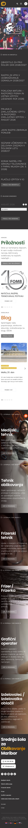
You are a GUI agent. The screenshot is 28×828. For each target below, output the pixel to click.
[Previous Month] (23, 204)
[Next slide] (25, 288)
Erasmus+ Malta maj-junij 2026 (9, 368)
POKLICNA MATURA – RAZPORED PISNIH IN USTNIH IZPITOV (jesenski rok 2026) (12, 94)
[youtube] (8, 774)
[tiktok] (15, 774)
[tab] (2, 307)
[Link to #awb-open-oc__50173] (17, 3)
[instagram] (5, 774)
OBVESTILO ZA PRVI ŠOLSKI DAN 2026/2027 (14, 63)
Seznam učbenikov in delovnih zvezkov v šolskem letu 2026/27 (13, 147)
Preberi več (8, 301)
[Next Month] (26, 204)
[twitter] (11, 774)
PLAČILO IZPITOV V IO (12, 179)
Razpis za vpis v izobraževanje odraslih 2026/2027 (12, 78)
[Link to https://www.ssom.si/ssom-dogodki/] (21, 3)
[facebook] (2, 774)
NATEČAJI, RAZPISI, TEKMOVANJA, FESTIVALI (12, 295)
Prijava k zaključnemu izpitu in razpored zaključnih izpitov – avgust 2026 (13, 114)
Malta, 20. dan (7, 372)
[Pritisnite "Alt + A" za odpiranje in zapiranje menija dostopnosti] (26, 416)
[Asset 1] (3, 2)
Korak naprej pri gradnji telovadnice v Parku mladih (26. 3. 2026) (14, 165)
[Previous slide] (3, 288)
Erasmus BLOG (5, 365)
